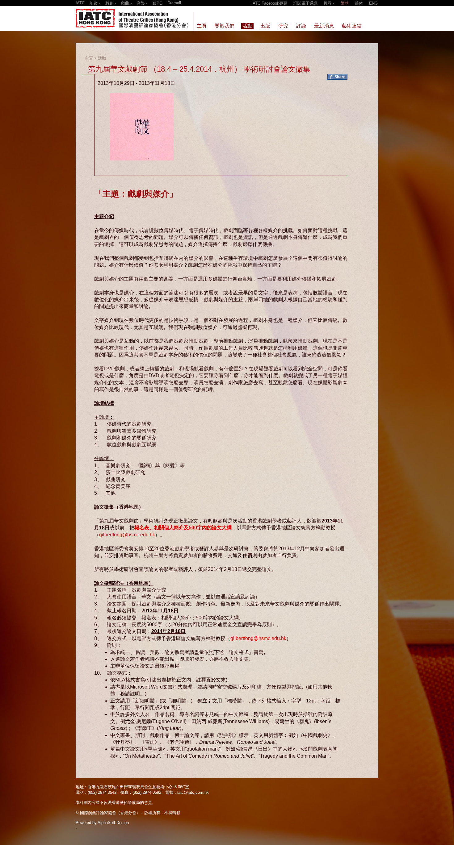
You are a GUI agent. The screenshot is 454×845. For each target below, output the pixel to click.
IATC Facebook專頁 (269, 3)
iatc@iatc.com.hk (193, 792)
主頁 (89, 58)
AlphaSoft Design (113, 822)
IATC (80, 3)
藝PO (157, 3)
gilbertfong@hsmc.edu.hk (127, 534)
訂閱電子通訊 (305, 3)
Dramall (174, 3)
